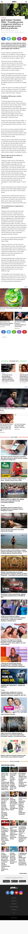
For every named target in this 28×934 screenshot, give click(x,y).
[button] (1, 370)
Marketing (14, 901)
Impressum (14, 903)
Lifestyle (3, 18)
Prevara (4, 337)
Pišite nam (14, 909)
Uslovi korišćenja (14, 906)
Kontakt (14, 898)
